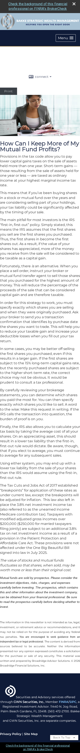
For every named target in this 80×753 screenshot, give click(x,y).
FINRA (63, 702)
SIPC (72, 702)
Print (8, 91)
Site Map (31, 734)
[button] (66, 38)
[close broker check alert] (74, 4)
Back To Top (62, 737)
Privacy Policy (10, 734)
